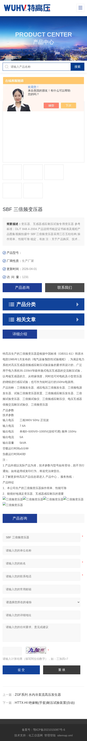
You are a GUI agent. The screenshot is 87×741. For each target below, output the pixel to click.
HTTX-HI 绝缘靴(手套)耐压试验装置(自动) (45, 702)
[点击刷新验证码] (36, 650)
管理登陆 (50, 735)
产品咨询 (22, 288)
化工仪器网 (36, 735)
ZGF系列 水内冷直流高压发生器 (38, 694)
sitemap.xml (65, 735)
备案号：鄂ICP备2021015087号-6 (43, 729)
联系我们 (64, 288)
